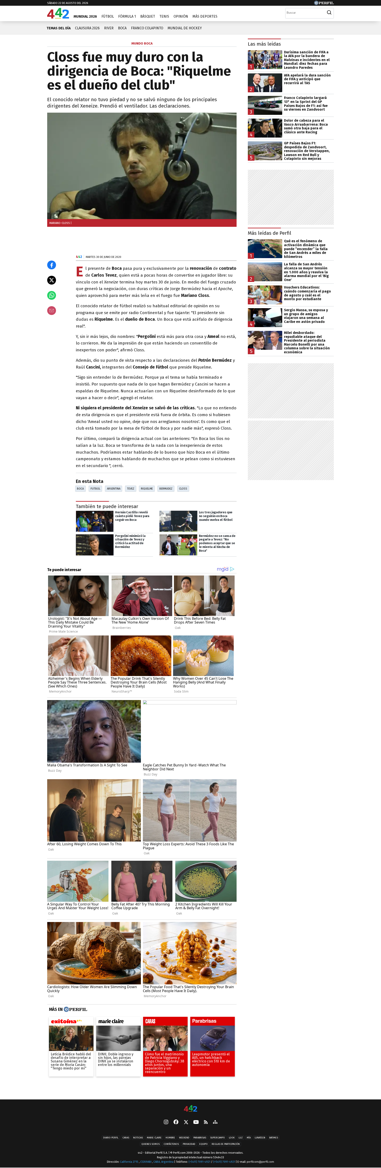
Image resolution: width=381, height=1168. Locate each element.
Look (232, 1137)
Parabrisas (199, 1137)
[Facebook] (176, 1122)
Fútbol (107, 16)
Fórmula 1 (127, 16)
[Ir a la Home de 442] (58, 17)
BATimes (273, 1137)
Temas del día (59, 28)
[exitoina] (71, 1022)
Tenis (164, 16)
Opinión (181, 16)
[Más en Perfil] (75, 1009)
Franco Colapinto (147, 28)
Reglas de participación (226, 1144)
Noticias (138, 1137)
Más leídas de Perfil (269, 233)
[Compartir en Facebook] (51, 265)
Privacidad (189, 1144)
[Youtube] (196, 1122)
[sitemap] (215, 1122)
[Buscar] (329, 12)
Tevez (130, 488)
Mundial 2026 (85, 16)
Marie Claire (154, 1137)
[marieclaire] (118, 1022)
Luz (241, 1137)
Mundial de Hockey (185, 28)
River (109, 28)
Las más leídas (264, 44)
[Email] (51, 310)
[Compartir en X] (51, 280)
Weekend (184, 1137)
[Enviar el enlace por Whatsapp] (51, 295)
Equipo (203, 1144)
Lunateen (260, 1137)
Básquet (147, 16)
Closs (183, 488)
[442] (190, 1108)
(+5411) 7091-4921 (199, 1162)
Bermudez (165, 488)
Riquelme (147, 488)
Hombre (170, 1137)
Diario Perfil (110, 1137)
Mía (249, 1137)
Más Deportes (204, 16)
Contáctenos (171, 1144)
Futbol (95, 488)
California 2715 (129, 1162)
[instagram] (166, 1122)
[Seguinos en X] (186, 1122)
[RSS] (206, 1122)
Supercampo (217, 1137)
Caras (125, 1137)
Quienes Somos (150, 1144)
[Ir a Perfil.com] (324, 4)
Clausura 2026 (87, 28)
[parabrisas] (212, 1022)
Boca (122, 28)
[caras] (165, 1022)
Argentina (113, 488)
